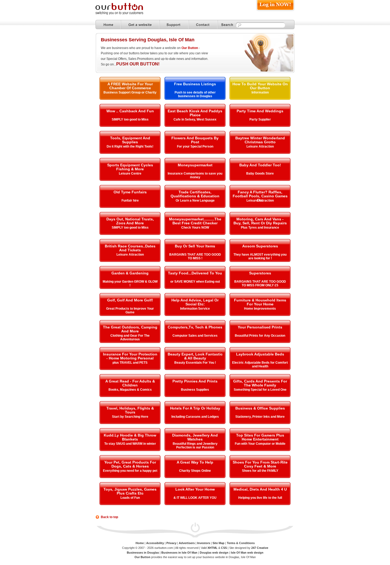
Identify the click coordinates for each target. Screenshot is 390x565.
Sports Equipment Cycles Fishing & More (130, 167)
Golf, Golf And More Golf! (130, 300)
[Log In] (275, 11)
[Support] (174, 24)
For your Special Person (195, 146)
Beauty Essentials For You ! (195, 362)
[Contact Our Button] (203, 24)
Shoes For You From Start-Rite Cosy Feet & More (260, 464)
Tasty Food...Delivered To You (195, 273)
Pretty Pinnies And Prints (195, 381)
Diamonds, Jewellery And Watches (195, 437)
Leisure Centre (130, 173)
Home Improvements (260, 308)
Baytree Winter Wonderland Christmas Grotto (260, 140)
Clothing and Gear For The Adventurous (130, 337)
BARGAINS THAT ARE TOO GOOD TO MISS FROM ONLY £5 (260, 283)
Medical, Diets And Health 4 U (260, 489)
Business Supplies (195, 390)
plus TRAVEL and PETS (130, 362)
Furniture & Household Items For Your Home (260, 302)
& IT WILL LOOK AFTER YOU (195, 498)
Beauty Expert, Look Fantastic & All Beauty (195, 356)
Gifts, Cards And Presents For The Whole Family (260, 383)
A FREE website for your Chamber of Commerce (130, 86)
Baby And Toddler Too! (260, 165)
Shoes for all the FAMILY (260, 471)
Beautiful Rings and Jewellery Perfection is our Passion (195, 445)
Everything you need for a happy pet (130, 471)
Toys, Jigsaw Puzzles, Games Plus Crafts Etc (130, 491)
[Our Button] (125, 13)
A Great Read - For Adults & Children (130, 383)
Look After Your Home (195, 489)
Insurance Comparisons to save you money (195, 175)
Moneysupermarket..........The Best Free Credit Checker (195, 221)
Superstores (260, 273)
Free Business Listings (195, 84)
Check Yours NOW (195, 227)
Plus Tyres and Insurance (260, 227)
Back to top (109, 517)
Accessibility (155, 543)
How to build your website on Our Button (260, 86)
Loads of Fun (130, 498)
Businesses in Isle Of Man (179, 552)
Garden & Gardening (130, 273)
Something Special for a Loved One (260, 390)
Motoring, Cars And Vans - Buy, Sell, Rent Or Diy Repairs (260, 221)
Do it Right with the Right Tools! (130, 146)
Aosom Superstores (260, 246)
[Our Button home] (108, 24)
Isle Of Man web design (247, 552)
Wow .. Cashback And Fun (130, 111)
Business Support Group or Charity (130, 92)
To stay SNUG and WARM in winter (130, 444)
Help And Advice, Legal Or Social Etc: (195, 302)
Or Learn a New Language (195, 200)
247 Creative (259, 547)
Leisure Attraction (260, 146)
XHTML (212, 547)
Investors (203, 543)
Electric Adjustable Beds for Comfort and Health (260, 364)
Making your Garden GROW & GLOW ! (130, 283)
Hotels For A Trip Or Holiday (195, 408)
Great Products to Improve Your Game (130, 310)
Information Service (195, 308)
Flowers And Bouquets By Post (195, 140)
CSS (224, 547)
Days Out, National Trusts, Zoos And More (130, 221)
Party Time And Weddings (260, 111)
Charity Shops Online (195, 471)
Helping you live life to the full (260, 498)
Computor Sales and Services (195, 335)
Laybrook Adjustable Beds (260, 354)
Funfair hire (130, 200)
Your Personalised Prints (260, 327)
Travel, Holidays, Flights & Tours (130, 410)
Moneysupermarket (195, 165)
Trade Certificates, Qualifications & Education (195, 194)
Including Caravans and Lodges (195, 417)
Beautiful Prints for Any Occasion (260, 335)
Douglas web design (214, 552)
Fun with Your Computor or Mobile (260, 444)
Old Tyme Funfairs (130, 192)
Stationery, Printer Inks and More (260, 417)
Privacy (171, 543)
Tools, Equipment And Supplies (130, 140)
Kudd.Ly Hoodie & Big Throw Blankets (130, 437)
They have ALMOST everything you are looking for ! (260, 256)
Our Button (189, 48)
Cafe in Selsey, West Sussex (195, 119)
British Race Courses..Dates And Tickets (130, 248)
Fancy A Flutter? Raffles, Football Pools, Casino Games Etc (260, 196)
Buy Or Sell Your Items (195, 246)
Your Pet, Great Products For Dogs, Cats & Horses (130, 464)
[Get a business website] (140, 24)
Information (260, 92)
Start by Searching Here (130, 417)
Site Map (218, 543)
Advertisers (187, 543)
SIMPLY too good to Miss (130, 119)
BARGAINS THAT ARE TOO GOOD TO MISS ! (195, 256)
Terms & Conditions (241, 543)
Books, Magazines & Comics (130, 390)
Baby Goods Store (260, 173)
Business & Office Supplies (260, 408)
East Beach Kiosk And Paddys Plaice (195, 113)
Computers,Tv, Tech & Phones (195, 327)
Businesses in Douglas (143, 552)
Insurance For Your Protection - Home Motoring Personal (130, 356)
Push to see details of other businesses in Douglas (195, 94)
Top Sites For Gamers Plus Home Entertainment (260, 437)
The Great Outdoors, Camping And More (130, 329)
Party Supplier (260, 119)
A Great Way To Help (195, 462)
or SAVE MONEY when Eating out (195, 281)
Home (140, 543)
